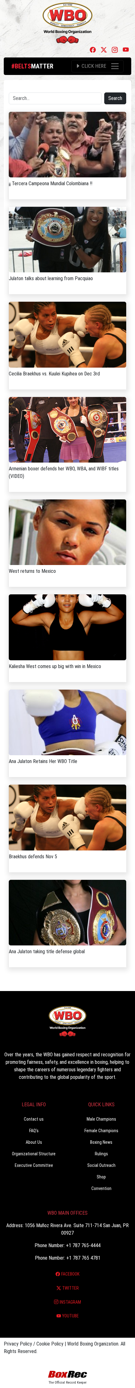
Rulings (101, 1153)
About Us (34, 1142)
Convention (101, 1188)
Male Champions (101, 1119)
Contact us (34, 1119)
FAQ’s (34, 1130)
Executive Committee (34, 1165)
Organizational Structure (34, 1153)
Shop (101, 1176)
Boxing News (101, 1142)
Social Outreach (101, 1165)
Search (115, 98)
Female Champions (101, 1130)
